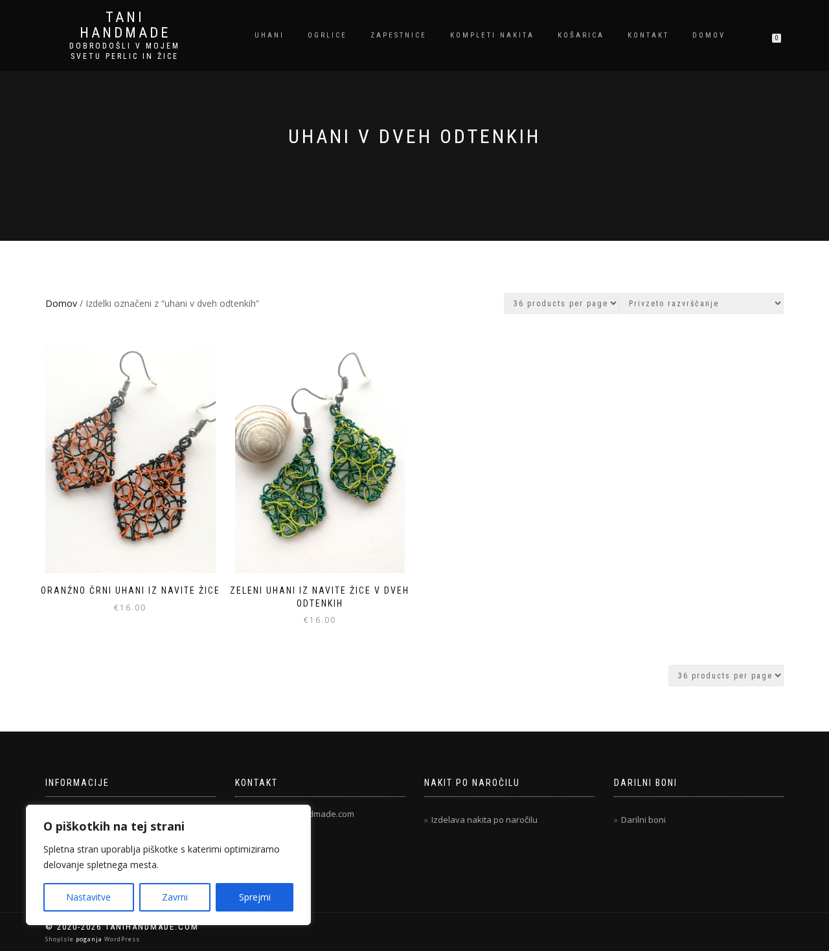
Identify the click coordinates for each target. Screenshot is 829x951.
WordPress (121, 939)
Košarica (581, 35)
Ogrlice (327, 35)
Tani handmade (125, 25)
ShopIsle (60, 939)
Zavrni (175, 897)
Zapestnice (398, 35)
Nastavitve (88, 897)
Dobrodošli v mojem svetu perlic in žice (124, 51)
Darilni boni (643, 819)
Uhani (269, 35)
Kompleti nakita (492, 35)
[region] (168, 865)
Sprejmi (255, 897)
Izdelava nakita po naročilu (484, 819)
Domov (708, 35)
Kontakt (648, 35)
